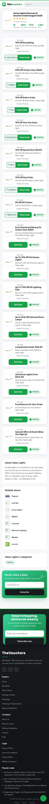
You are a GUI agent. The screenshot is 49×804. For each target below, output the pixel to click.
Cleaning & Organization (11, 704)
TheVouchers (14, 653)
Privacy (17, 803)
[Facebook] (4, 669)
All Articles (6, 686)
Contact (5, 733)
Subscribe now (24, 641)
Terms (24, 803)
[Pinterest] (16, 669)
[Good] (20, 18)
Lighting (10, 562)
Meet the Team (8, 724)
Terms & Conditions (9, 753)
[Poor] (14, 18)
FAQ (4, 737)
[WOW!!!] (25, 18)
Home (4, 682)
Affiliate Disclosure (9, 762)
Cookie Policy (7, 757)
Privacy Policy (7, 748)
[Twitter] (10, 669)
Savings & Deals (8, 695)
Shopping (6, 699)
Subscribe (24, 592)
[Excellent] (22, 18)
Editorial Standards (9, 728)
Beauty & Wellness (9, 708)
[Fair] (17, 18)
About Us (5, 719)
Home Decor (7, 690)
